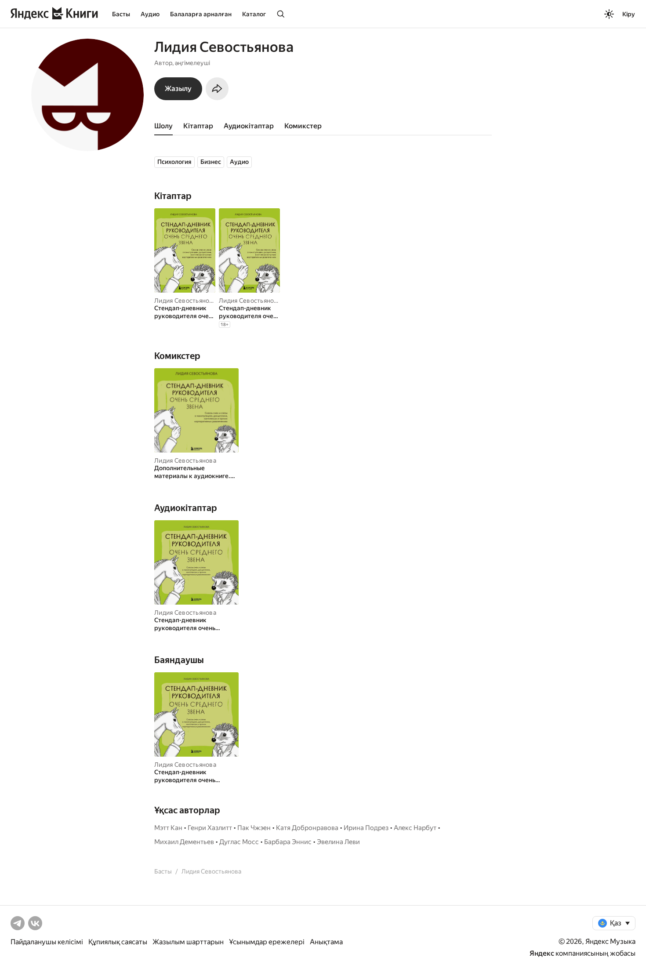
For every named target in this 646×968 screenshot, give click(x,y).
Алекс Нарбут (415, 828)
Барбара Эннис (288, 842)
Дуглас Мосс (239, 842)
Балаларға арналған (201, 14)
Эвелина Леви (338, 842)
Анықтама (326, 942)
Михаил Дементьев (184, 842)
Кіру (628, 14)
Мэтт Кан (168, 828)
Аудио (150, 14)
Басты (121, 14)
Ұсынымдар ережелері (267, 942)
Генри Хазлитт (210, 828)
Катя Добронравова (307, 828)
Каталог (254, 14)
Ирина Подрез (366, 828)
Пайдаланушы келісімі (47, 942)
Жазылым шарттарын (188, 942)
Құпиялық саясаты (117, 942)
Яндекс (542, 953)
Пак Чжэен (254, 828)
